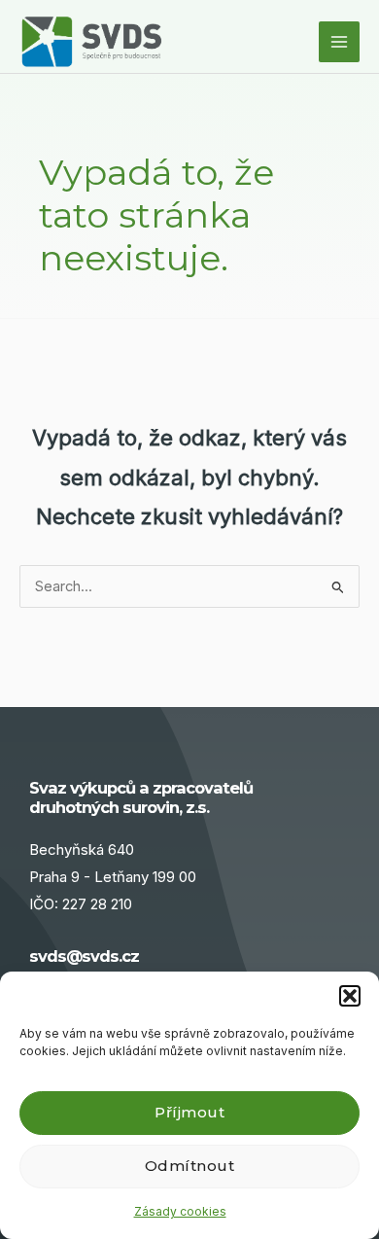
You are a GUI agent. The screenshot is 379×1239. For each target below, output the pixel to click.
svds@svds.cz (84, 956)
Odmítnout (190, 1165)
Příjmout (189, 1112)
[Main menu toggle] (339, 41)
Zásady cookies (180, 1211)
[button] (350, 996)
